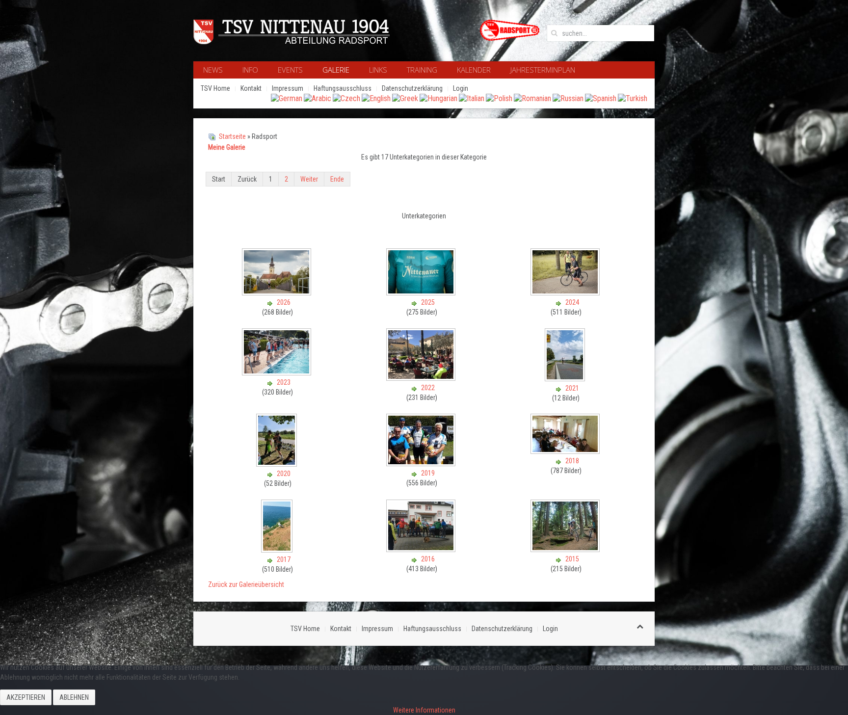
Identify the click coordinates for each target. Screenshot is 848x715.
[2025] (421, 292)
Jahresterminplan (542, 70)
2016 (428, 559)
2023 (284, 382)
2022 (428, 388)
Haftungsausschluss (342, 88)
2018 (572, 461)
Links (378, 70)
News (213, 70)
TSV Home (215, 88)
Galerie (335, 70)
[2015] (566, 549)
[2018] (566, 451)
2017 (284, 559)
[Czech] (346, 98)
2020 (284, 473)
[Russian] (568, 98)
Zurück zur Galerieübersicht (246, 584)
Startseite (232, 136)
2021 (572, 388)
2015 (572, 559)
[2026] (277, 292)
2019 (428, 473)
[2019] (421, 463)
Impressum (287, 88)
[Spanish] (600, 98)
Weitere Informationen (424, 710)
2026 (284, 302)
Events (290, 70)
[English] (376, 98)
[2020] (277, 464)
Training (422, 70)
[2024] (566, 292)
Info (250, 70)
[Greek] (405, 98)
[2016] (421, 549)
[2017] (277, 550)
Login (460, 88)
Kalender (474, 70)
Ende (337, 179)
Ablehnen (74, 697)
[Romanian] (532, 98)
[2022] (421, 378)
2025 (428, 302)
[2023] (277, 372)
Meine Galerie (226, 147)
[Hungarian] (438, 98)
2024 (572, 302)
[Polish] (499, 98)
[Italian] (471, 98)
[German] (286, 98)
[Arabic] (317, 98)
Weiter (309, 179)
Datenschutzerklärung (412, 88)
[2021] (566, 378)
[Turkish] (632, 98)
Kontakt (251, 88)
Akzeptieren (25, 697)
